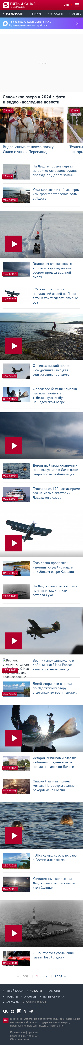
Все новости (14, 13)
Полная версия (35, 1002)
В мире (37, 13)
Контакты (12, 1002)
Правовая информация (24, 1032)
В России (56, 13)
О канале (30, 996)
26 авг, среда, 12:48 (18, 7)
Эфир (67, 4)
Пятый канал (15, 990)
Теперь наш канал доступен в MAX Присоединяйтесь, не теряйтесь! (30, 23)
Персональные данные (24, 1036)
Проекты (12, 996)
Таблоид (54, 990)
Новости (36, 990)
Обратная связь (19, 1039)
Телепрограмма (53, 996)
